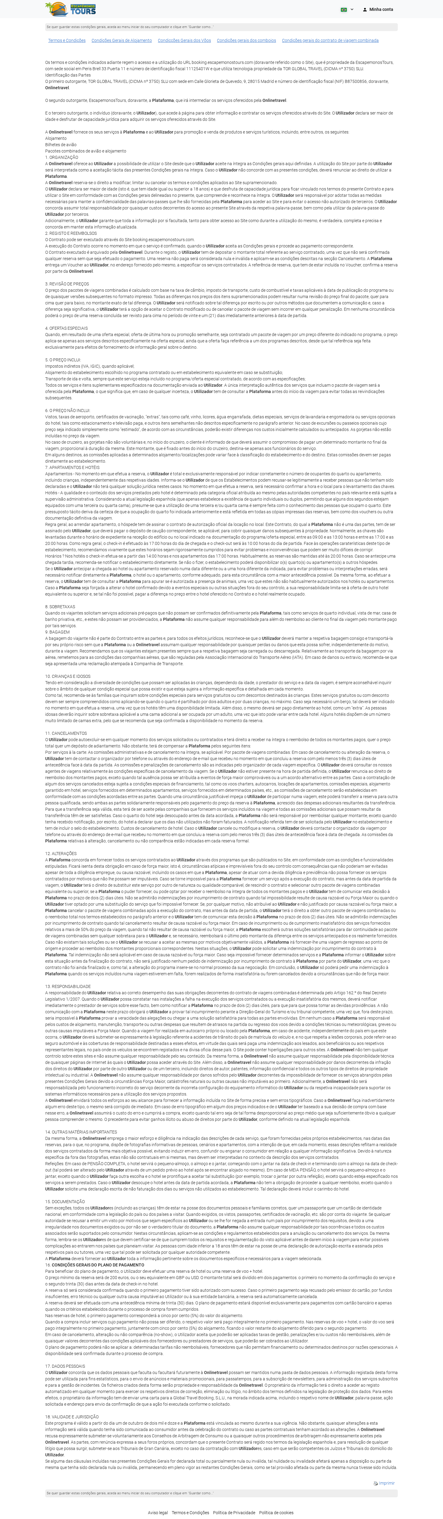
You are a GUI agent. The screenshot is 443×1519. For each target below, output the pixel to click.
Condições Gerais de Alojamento (122, 40)
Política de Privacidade (234, 1512)
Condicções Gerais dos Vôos (184, 40)
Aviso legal (158, 1512)
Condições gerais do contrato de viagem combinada (330, 40)
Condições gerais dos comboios (246, 40)
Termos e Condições (67, 40)
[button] (346, 9)
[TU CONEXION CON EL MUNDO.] (71, 9)
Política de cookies (276, 1512)
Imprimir (386, 1483)
